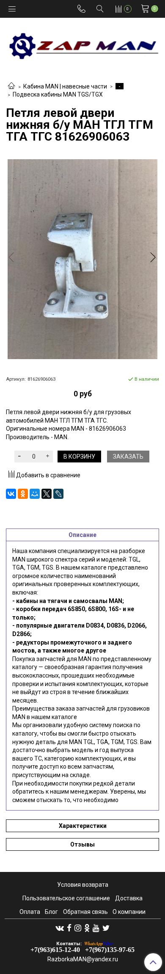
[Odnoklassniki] (87, 927)
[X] (46, 494)
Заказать (128, 456)
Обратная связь (85, 911)
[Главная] (11, 86)
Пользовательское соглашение (66, 898)
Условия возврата (82, 884)
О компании (129, 911)
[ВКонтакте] (11, 494)
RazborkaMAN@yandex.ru (82, 959)
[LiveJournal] (58, 494)
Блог (51, 911)
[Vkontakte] (59, 927)
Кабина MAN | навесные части (65, 86)
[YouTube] (96, 927)
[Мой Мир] (35, 494)
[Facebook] (69, 927)
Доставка (129, 898)
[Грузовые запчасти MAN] (82, 43)
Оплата (29, 911)
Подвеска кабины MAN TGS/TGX (58, 94)
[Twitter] (106, 927)
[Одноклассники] (23, 494)
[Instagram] (77, 927)
